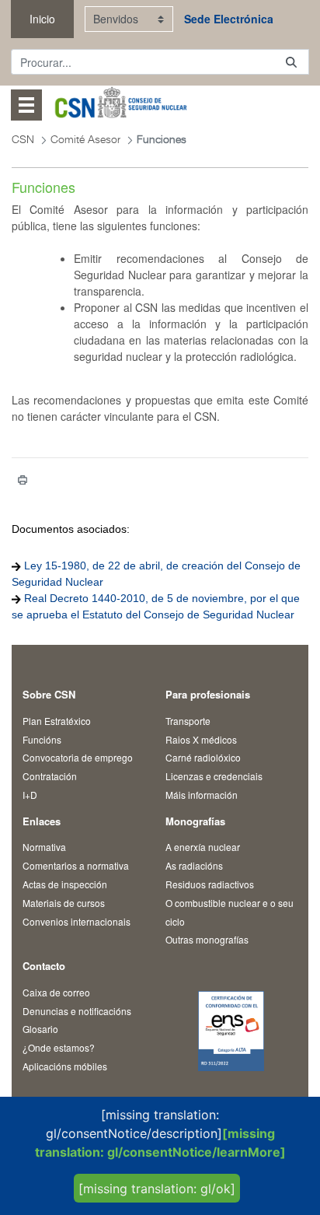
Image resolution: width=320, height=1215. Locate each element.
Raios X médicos (201, 739)
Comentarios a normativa (76, 865)
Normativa (44, 846)
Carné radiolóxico (203, 757)
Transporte (187, 720)
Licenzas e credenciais (214, 776)
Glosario (40, 1028)
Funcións (42, 739)
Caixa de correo (56, 992)
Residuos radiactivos (209, 884)
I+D (30, 794)
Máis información (201, 794)
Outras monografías (207, 939)
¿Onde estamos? (59, 1047)
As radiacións (194, 865)
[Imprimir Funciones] (22, 479)
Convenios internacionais (76, 921)
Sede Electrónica (228, 18)
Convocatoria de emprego (78, 757)
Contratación (50, 776)
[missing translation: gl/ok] (156, 1188)
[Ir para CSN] (120, 105)
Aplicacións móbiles (65, 1066)
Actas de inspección (65, 884)
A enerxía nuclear (202, 846)
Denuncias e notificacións (77, 1010)
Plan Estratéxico (57, 720)
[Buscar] (291, 62)
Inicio (42, 18)
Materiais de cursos (64, 902)
